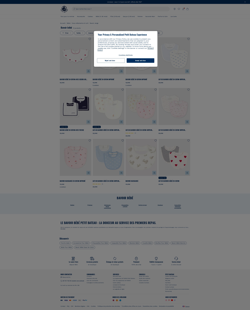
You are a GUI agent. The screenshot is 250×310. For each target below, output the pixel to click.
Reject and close (110, 60)
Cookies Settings (126, 55)
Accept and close (140, 60)
